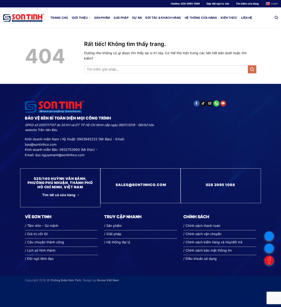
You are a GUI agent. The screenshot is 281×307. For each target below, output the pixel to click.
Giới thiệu (80, 17)
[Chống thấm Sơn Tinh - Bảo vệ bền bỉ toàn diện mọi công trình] (23, 18)
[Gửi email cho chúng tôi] (210, 103)
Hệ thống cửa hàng (201, 17)
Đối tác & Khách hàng (163, 17)
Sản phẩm (102, 17)
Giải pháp (121, 17)
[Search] (276, 18)
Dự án (137, 17)
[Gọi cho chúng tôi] (216, 103)
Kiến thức (229, 17)
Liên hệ (246, 17)
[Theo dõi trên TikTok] (203, 103)
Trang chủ (59, 17)
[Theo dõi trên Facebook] (197, 103)
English (274, 3)
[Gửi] (252, 69)
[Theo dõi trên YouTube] (223, 103)
